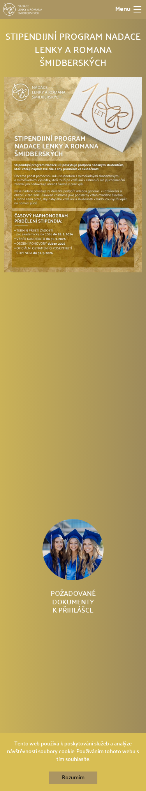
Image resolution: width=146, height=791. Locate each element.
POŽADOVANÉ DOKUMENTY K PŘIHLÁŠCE (73, 602)
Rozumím (73, 777)
